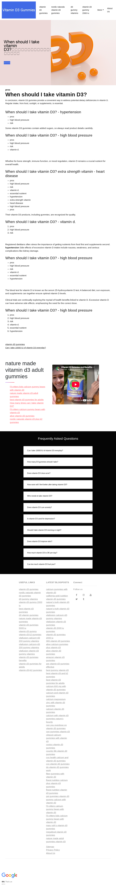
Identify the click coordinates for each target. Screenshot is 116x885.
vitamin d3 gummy (28, 631)
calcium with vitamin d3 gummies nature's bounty (57, 718)
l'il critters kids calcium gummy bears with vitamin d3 (57, 819)
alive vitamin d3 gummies (22, 416)
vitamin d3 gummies (43, 10)
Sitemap (50, 847)
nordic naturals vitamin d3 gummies (58, 10)
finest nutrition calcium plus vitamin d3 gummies (57, 783)
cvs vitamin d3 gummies (58, 764)
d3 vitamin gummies (28, 615)
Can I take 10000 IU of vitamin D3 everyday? (25, 347)
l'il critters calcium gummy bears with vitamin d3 (55, 809)
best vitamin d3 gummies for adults (27, 399)
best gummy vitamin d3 (57, 670)
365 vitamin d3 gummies (58, 641)
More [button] (99, 10)
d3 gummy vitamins (74, 10)
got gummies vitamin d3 (57, 796)
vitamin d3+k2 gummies (30, 670)
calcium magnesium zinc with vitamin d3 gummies (56, 702)
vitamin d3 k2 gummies (30, 634)
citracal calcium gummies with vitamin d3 (56, 738)
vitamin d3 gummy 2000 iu (87, 10)
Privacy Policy (53, 850)
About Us (109, 10)
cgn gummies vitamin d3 (58, 731)
